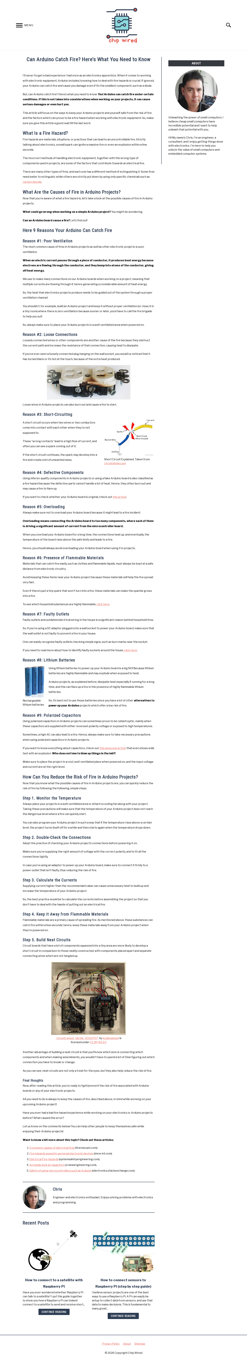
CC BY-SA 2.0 (98, 1042)
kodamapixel (111, 1038)
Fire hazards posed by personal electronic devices (61, 1153)
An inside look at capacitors (47, 1165)
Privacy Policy (111, 1343)
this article (119, 497)
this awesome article (112, 748)
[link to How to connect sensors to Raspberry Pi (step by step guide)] (123, 1252)
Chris (57, 1189)
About (127, 1343)
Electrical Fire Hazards (43, 1159)
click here (103, 604)
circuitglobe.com (115, 463)
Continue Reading (54, 1311)
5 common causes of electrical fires (52, 1147)
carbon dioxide (32, 182)
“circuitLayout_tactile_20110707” (77, 1038)
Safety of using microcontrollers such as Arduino (60, 1170)
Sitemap (139, 1343)
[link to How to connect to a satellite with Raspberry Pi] (54, 1252)
